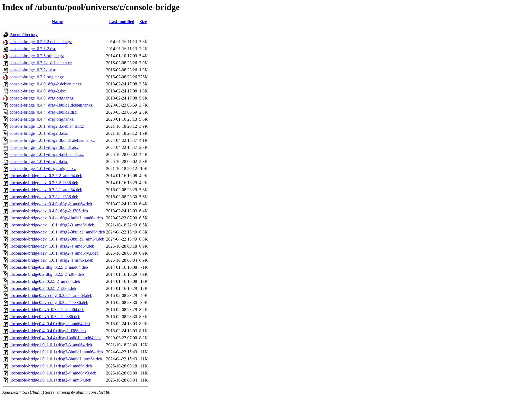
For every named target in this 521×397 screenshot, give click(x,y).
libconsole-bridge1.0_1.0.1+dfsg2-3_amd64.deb (50, 344)
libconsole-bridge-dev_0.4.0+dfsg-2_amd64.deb (50, 203)
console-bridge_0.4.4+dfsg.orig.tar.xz (41, 119)
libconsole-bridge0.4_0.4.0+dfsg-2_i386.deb (47, 330)
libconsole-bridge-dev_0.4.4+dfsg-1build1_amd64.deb (56, 218)
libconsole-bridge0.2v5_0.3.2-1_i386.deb (44, 316)
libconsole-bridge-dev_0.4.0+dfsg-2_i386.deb (48, 211)
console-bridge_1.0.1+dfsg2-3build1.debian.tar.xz (52, 140)
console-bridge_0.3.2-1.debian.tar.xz (40, 62)
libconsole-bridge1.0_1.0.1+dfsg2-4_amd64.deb (50, 366)
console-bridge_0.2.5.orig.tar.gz (36, 55)
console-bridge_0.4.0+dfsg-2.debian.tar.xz (45, 84)
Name (57, 21)
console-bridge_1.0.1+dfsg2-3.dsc (38, 133)
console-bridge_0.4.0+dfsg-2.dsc (37, 91)
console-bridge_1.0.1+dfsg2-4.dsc (38, 161)
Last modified (121, 21)
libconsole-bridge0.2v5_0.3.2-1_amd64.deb (46, 309)
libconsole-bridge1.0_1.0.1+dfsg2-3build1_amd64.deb (56, 352)
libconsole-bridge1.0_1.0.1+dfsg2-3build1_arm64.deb (55, 359)
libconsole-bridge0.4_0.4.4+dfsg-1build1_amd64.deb (55, 337)
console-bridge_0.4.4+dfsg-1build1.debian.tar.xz (51, 105)
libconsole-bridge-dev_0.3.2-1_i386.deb (43, 196)
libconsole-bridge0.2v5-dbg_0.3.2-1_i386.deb (48, 302)
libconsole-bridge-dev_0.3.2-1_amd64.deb (45, 189)
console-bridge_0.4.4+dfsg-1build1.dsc (43, 112)
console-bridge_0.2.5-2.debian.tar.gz (40, 41)
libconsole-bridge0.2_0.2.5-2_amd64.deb (44, 281)
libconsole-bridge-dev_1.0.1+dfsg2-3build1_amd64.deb (57, 232)
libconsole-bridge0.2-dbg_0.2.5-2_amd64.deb (48, 267)
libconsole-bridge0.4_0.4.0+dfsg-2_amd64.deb (49, 323)
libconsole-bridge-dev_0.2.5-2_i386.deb (43, 182)
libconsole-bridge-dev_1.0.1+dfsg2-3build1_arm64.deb (56, 239)
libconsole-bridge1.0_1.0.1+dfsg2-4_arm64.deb (50, 380)
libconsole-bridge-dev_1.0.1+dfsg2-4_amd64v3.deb (54, 253)
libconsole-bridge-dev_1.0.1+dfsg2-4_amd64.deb (51, 246)
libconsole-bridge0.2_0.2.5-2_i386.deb (42, 288)
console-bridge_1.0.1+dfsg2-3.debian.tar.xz (46, 126)
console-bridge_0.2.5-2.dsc (32, 48)
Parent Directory (23, 34)
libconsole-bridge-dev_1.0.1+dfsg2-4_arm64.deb (51, 260)
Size (143, 21)
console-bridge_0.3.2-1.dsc (32, 70)
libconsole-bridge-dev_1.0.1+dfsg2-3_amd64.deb (51, 225)
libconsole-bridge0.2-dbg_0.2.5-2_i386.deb (46, 274)
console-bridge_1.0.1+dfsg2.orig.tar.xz (42, 168)
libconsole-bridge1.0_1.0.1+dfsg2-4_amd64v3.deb (52, 373)
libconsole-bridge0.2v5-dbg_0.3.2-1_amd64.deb (50, 295)
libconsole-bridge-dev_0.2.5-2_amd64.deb (45, 175)
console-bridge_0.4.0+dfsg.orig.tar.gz (41, 98)
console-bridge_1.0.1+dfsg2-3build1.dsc (44, 147)
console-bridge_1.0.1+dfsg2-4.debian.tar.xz (46, 154)
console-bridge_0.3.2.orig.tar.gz (36, 77)
